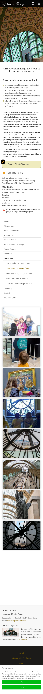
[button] (39, 226)
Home (6, 221)
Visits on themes (10, 239)
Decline (21, 687)
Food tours (8, 253)
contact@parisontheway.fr (16, 620)
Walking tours (9, 235)
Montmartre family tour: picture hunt (19, 273)
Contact (7, 293)
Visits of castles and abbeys (14, 244)
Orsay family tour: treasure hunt (17, 268)
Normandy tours (10, 249)
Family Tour (8, 258)
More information (21, 692)
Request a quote (10, 297)
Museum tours (9, 226)
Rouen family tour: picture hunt (17, 278)
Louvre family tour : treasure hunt (18, 263)
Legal (21, 653)
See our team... (22, 639)
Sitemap (21, 663)
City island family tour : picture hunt (19, 283)
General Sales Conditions (21, 658)
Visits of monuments (11, 230)
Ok (21, 682)
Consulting (8, 288)
